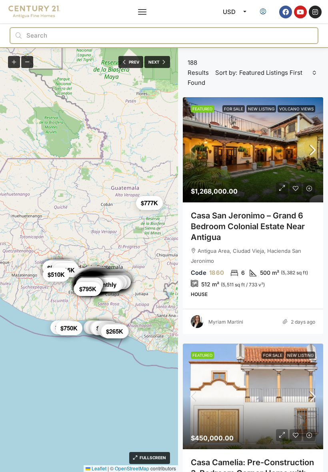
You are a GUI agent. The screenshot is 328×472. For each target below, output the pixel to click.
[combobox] (278, 72)
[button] (142, 12)
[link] (253, 149)
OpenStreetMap (132, 468)
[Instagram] (315, 12)
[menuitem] (263, 12)
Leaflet (98, 468)
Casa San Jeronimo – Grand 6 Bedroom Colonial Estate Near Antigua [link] (248, 226)
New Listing (261, 108)
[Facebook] (285, 12)
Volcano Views (296, 108)
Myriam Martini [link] (225, 322)
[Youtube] (300, 12)
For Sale (233, 108)
